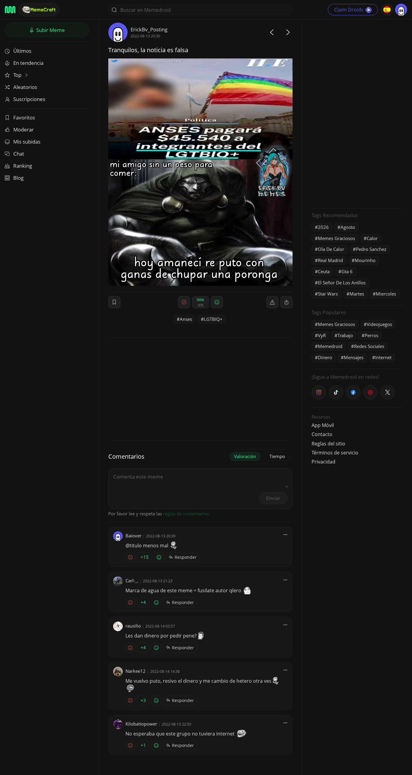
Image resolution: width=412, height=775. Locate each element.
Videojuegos (379, 324)
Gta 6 (347, 271)
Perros (371, 335)
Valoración (245, 456)
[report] (272, 302)
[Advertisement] (357, 113)
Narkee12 (135, 671)
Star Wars (328, 294)
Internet (383, 357)
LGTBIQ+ (213, 319)
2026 (323, 227)
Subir (50, 30)
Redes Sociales (369, 346)
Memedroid (330, 346)
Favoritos (24, 117)
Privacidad (323, 461)
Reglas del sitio (328, 443)
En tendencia (28, 62)
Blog (18, 177)
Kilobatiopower (141, 724)
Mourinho (365, 260)
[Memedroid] (10, 9)
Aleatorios (25, 87)
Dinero (325, 357)
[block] (286, 302)
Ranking (22, 165)
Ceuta (324, 271)
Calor (372, 238)
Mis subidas (26, 141)
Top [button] (18, 74)
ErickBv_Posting (149, 29)
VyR (322, 335)
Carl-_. (132, 580)
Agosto (348, 227)
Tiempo (277, 456)
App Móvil (323, 425)
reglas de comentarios (186, 514)
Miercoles (386, 294)
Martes (357, 294)
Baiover (133, 536)
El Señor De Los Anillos (342, 283)
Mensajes (353, 357)
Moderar (23, 129)
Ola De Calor (331, 249)
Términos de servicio (335, 452)
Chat (18, 153)
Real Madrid (330, 260)
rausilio (133, 626)
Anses (186, 319)
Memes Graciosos (336, 238)
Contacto (322, 434)
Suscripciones (29, 99)
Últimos (22, 50)
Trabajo (345, 335)
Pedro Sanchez (371, 249)
